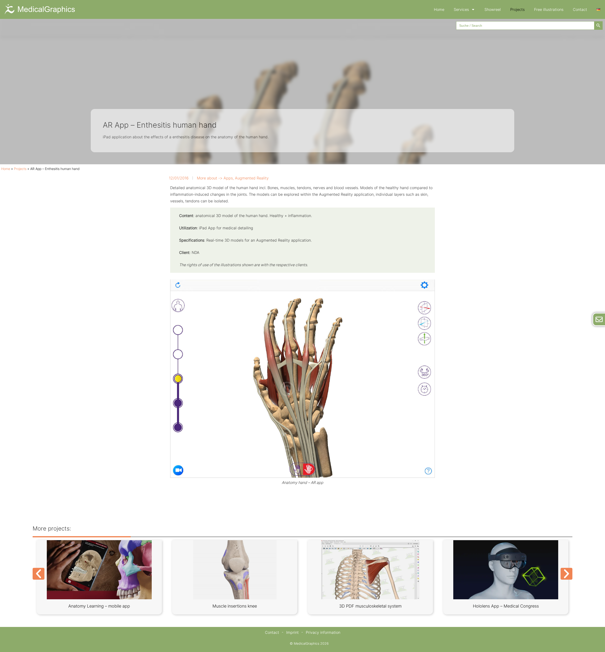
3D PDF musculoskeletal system (370, 606)
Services (461, 9)
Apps (228, 178)
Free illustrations (548, 9)
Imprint (292, 632)
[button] (38, 574)
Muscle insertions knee (234, 606)
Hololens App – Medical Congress (506, 606)
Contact (580, 9)
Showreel (492, 9)
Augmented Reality (252, 178)
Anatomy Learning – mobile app (99, 606)
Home (439, 9)
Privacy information (323, 632)
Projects (517, 9)
